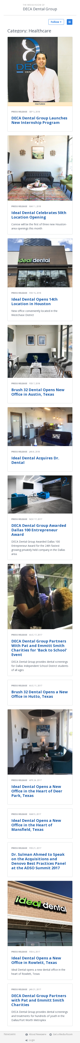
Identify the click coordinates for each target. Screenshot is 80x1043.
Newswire (10, 1034)
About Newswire (37, 1034)
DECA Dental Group (40, 9)
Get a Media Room (63, 1034)
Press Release (19, 111)
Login (32, 1040)
